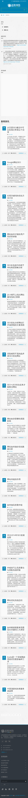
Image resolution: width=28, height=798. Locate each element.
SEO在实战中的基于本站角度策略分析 (15, 266)
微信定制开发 (4, 765)
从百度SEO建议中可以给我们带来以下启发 (15, 129)
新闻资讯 (5, 27)
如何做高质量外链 (14, 505)
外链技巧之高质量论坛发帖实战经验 (15, 568)
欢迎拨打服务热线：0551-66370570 (19, 1)
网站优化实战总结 (14, 600)
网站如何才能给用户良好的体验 (15, 235)
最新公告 (5, 30)
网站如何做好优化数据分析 (15, 447)
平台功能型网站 (4, 767)
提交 (4, 784)
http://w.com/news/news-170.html (11, 62)
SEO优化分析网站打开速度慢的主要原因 (15, 323)
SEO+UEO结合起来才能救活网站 (16, 385)
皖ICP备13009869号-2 (20, 795)
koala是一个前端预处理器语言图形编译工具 (16, 659)
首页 (3, 15)
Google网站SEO (14, 162)
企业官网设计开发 (5, 760)
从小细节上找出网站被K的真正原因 (15, 295)
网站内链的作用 (14, 479)
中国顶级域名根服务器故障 (15, 689)
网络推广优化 (4, 772)
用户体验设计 (4, 770)
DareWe (11, 795)
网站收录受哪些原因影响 (15, 419)
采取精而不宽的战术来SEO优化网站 (15, 354)
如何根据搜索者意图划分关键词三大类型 (15, 628)
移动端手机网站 (4, 763)
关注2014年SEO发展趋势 (16, 536)
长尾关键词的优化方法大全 (15, 196)
